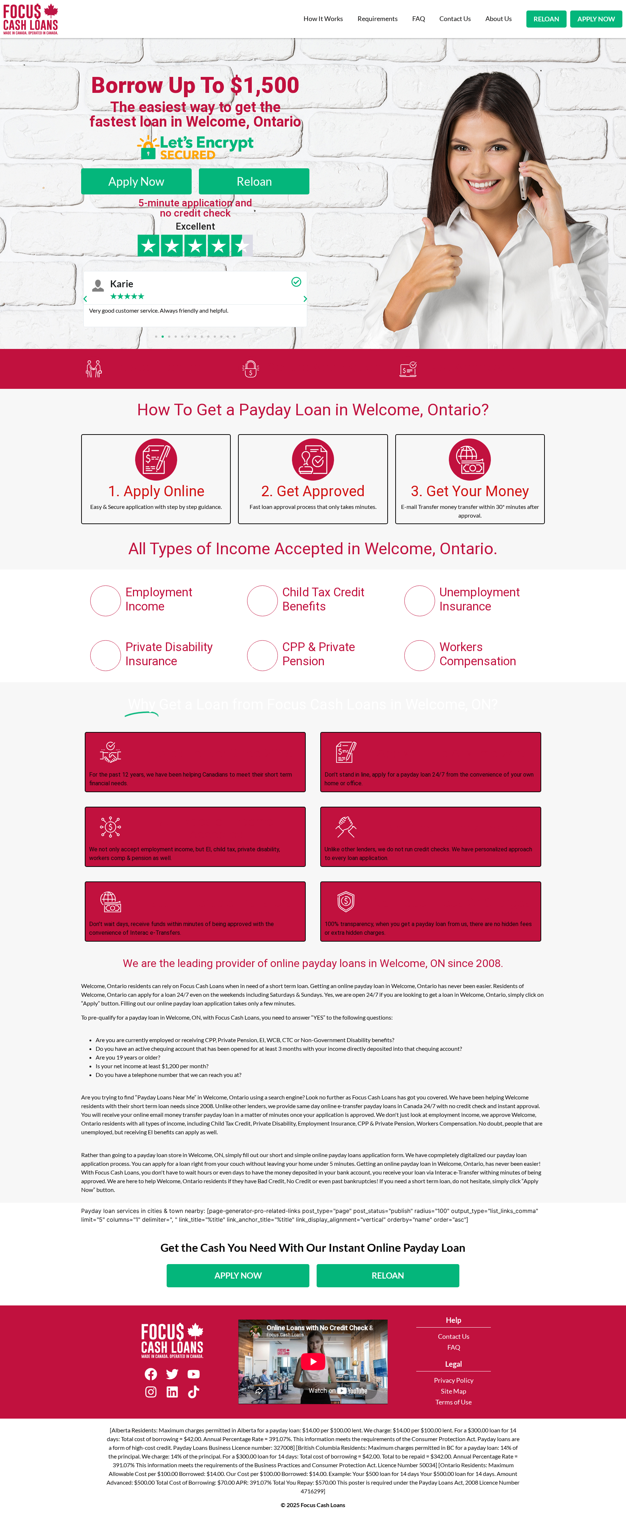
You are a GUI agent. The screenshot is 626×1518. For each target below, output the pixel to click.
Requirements (378, 18)
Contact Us (455, 18)
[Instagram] (151, 1392)
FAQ (418, 18)
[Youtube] (194, 1374)
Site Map (453, 1391)
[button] (85, 299)
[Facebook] (151, 1374)
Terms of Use (453, 1402)
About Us (498, 18)
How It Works (323, 18)
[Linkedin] (172, 1392)
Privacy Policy (453, 1380)
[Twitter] (172, 1374)
